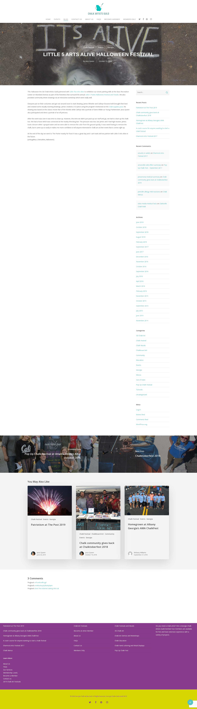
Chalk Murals (141, 345)
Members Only (79, 650)
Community (140, 355)
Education (139, 360)
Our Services (7, 670)
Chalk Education (120, 641)
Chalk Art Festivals (80, 626)
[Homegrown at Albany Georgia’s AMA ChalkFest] (147, 522)
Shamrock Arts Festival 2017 (146, 136)
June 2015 (139, 316)
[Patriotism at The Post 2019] (50, 522)
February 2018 (141, 242)
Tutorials (139, 390)
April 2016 (139, 281)
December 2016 (142, 257)
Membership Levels (10, 673)
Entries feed (140, 414)
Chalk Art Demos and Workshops (127, 636)
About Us (6, 664)
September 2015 (142, 306)
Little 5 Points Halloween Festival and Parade (102, 95)
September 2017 (142, 247)
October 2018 (141, 227)
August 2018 (140, 237)
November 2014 (142, 320)
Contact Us (7, 679)
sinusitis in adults (144, 153)
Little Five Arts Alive (77, 92)
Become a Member (10, 676)
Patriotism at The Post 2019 (146, 107)
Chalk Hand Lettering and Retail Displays (129, 645)
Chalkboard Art (141, 350)
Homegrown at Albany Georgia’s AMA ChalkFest (21, 636)
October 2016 (141, 266)
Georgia (110, 47)
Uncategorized (141, 394)
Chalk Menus (8, 650)
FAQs (5, 667)
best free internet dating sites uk (47, 588)
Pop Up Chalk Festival (144, 385)
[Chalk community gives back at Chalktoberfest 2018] (98, 522)
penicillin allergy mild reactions (149, 192)
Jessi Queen (90, 61)
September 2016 (142, 271)
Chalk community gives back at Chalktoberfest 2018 (152, 180)
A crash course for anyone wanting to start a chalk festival (24, 641)
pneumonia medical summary (149, 177)
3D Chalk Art (140, 336)
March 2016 (140, 286)
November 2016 (142, 261)
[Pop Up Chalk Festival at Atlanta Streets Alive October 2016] (49, 454)
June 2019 (139, 222)
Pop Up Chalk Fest (121, 650)
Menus (138, 375)
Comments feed (142, 419)
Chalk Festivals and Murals (124, 626)
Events (100, 47)
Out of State (140, 380)
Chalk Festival (88, 47)
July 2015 (139, 311)
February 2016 (141, 291)
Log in (138, 410)
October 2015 (141, 301)
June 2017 (139, 252)
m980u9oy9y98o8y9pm (43, 585)
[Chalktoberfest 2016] (147, 454)
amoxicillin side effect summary (149, 165)
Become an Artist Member (83, 631)
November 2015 (142, 296)
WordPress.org (141, 424)
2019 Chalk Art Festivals (12, 682)
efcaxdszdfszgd (40, 582)
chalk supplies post (116, 107)
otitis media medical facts (147, 203)
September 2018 (142, 232)
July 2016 (139, 276)
